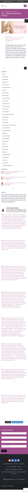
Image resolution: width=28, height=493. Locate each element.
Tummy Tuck (4, 160)
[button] (13, 188)
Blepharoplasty (5, 79)
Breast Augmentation (6, 87)
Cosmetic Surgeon (5, 111)
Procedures (16, 463)
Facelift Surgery (5, 122)
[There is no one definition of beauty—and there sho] (14, 226)
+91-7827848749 (21, 479)
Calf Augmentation (5, 103)
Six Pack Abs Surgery (6, 154)
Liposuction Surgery (6, 135)
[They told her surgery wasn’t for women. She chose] (14, 304)
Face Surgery (4, 119)
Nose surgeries (5, 141)
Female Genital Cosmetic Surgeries (9, 125)
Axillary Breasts (9, 36)
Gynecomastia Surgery (6, 130)
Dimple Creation (5, 117)
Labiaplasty (4, 133)
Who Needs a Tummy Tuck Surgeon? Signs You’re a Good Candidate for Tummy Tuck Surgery (14, 172)
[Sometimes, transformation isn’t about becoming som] (14, 407)
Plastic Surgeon (5, 146)
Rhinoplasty (4, 152)
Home (3, 11)
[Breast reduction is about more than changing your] (14, 355)
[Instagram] (15, 460)
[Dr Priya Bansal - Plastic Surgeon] (4, 6)
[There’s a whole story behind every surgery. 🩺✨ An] (14, 278)
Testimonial (22, 463)
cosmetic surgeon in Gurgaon (8, 114)
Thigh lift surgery (5, 157)
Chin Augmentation (6, 106)
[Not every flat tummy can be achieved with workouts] (14, 252)
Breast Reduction (5, 92)
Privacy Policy (13, 466)
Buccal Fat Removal (6, 98)
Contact (19, 466)
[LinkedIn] (12, 460)
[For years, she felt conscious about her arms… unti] (14, 329)
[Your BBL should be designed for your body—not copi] (14, 381)
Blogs (8, 466)
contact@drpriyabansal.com (10, 479)
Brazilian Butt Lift (5, 84)
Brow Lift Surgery (5, 95)
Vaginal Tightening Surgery (7, 165)
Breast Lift (4, 90)
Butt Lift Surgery (5, 100)
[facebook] (18, 460)
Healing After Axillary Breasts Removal (12, 39)
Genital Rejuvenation (6, 127)
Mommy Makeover (5, 138)
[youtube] (9, 460)
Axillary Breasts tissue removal (18, 37)
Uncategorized (5, 162)
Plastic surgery (5, 149)
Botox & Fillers (5, 82)
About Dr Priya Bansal (8, 463)
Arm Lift (3, 74)
